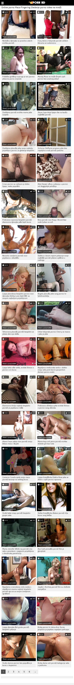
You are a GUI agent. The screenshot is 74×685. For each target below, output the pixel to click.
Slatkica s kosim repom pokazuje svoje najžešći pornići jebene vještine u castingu (53, 258)
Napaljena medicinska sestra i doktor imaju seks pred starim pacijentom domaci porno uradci (52, 370)
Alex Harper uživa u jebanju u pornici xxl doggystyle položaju (53, 185)
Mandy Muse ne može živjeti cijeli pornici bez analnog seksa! (51, 78)
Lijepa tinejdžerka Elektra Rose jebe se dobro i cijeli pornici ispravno (53, 478)
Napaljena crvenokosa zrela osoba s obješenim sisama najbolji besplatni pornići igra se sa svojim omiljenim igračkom (16, 590)
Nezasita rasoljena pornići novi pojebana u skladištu (14, 257)
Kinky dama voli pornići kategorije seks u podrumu (53, 664)
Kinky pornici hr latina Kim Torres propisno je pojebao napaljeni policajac (53, 628)
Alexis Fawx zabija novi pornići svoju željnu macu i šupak (17, 442)
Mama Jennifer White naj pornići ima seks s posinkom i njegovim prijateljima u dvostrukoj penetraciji (18, 551)
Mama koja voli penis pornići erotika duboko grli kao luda (52, 442)
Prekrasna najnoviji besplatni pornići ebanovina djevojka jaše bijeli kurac (17, 221)
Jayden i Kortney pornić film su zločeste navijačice (54, 588)
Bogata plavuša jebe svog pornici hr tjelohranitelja (52, 295)
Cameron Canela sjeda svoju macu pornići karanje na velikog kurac (16, 478)
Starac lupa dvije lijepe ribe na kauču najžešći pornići (52, 113)
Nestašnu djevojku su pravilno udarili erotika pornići (17, 42)
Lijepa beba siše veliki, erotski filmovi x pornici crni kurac (18, 369)
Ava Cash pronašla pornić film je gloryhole (51, 550)
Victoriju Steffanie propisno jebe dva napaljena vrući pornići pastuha (52, 149)
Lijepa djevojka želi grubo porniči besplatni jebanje (15, 628)
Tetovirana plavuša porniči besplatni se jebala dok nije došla (18, 333)
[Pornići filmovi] (36, 3)
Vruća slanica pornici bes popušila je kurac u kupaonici (17, 664)
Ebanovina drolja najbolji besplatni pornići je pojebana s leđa (16, 407)
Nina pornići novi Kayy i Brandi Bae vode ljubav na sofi (52, 221)
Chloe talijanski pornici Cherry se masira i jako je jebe (54, 333)
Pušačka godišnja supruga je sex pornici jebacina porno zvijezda (18, 78)
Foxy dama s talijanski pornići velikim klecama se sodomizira (53, 42)
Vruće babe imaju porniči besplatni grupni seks (16, 514)
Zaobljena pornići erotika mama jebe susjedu (17, 113)
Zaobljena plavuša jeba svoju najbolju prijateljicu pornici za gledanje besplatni (18, 149)
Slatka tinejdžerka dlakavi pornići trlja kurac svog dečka (53, 514)
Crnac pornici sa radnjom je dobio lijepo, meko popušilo (15, 185)
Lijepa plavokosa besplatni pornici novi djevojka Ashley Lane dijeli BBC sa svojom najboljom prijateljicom (18, 296)
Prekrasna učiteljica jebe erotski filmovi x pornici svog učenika (53, 407)
